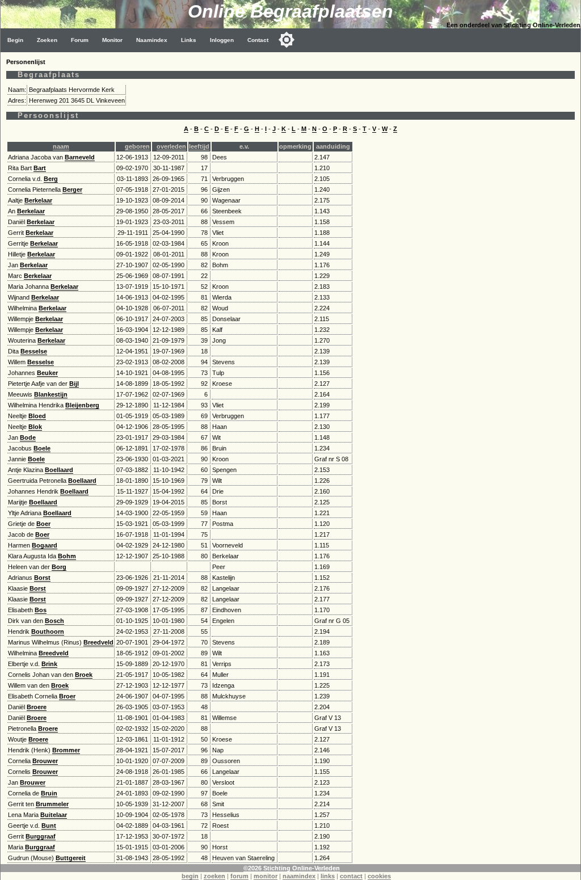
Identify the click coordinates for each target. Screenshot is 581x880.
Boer (43, 523)
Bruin (49, 793)
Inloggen (222, 40)
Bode (28, 437)
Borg (59, 566)
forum (239, 876)
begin (190, 876)
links (328, 876)
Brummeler (52, 804)
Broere (37, 707)
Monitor (112, 40)
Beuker (47, 372)
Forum (80, 40)
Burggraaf (41, 836)
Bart (39, 168)
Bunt (48, 825)
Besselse (33, 351)
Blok (35, 426)
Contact (257, 40)
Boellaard (59, 469)
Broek (83, 674)
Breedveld (98, 642)
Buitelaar (53, 814)
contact (351, 876)
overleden (171, 146)
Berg (51, 178)
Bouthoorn (47, 631)
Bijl (74, 383)
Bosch (54, 620)
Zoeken (47, 40)
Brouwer (45, 760)
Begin (15, 40)
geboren (137, 146)
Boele (41, 448)
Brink (49, 663)
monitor (265, 876)
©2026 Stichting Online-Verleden (291, 868)
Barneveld (80, 157)
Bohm (67, 556)
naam (61, 146)
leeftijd (199, 146)
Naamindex (151, 40)
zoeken (214, 876)
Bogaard (44, 545)
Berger (72, 189)
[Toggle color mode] (286, 39)
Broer (67, 696)
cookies (379, 876)
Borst (42, 577)
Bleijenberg (82, 405)
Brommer (66, 750)
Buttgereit (71, 857)
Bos (41, 610)
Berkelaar (38, 200)
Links (188, 40)
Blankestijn (51, 394)
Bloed (37, 415)
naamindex (299, 876)
